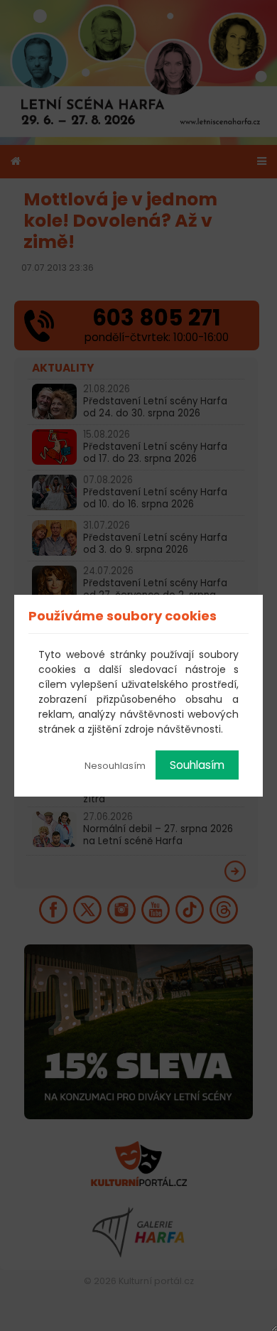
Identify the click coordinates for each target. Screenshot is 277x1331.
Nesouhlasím (115, 766)
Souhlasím (197, 765)
